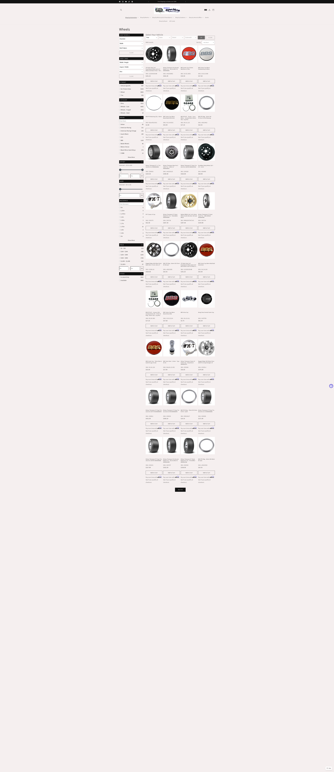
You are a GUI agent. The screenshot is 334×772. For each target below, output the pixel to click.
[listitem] (131, 248)
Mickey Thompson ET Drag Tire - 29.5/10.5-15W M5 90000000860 (154, 459)
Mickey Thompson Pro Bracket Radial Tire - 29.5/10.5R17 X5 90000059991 (171, 69)
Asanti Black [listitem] (124, 134)
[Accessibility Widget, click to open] (331, 386)
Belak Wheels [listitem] (125, 144)
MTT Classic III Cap (150, 214)
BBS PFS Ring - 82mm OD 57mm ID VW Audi (171, 264)
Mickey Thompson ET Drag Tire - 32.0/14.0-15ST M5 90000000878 (154, 411)
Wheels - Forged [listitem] (126, 110)
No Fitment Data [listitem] (126, 89)
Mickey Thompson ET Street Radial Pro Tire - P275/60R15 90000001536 (188, 460)
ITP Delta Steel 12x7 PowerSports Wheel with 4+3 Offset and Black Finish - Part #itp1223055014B (153, 69)
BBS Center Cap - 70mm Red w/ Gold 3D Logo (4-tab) (154, 362)
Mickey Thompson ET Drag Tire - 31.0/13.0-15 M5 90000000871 (171, 411)
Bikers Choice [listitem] (125, 147)
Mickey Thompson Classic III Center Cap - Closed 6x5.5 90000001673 (188, 363)
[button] (121, 10)
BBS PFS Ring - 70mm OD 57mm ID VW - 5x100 (189, 411)
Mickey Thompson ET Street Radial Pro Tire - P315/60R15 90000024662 (170, 216)
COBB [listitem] (122, 153)
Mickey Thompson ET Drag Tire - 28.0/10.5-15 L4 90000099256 (206, 411)
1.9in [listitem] (122, 233)
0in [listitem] (122, 207)
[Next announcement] (185, 1)
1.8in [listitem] (122, 230)
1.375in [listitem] (123, 214)
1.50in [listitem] (123, 220)
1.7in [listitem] (122, 223)
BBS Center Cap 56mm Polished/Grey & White (204, 68)
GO (142, 176)
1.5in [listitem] (122, 217)
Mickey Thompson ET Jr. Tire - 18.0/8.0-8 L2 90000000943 (153, 166)
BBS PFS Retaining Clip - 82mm (154, 116)
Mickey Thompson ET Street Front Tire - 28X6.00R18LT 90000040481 (205, 216)
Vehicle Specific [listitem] (126, 86)
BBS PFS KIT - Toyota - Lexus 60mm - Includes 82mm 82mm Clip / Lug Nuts (188, 118)
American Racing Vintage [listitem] (128, 131)
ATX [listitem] (122, 137)
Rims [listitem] (122, 103)
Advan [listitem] (123, 124)
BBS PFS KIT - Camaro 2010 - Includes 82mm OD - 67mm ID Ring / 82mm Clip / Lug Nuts (153, 314)
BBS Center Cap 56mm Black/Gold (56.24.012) (169, 117)
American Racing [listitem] (126, 128)
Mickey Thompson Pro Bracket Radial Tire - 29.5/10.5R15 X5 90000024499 (171, 460)
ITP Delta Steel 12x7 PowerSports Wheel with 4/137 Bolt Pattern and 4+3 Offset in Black (188, 265)
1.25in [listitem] (123, 211)
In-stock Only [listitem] (125, 277)
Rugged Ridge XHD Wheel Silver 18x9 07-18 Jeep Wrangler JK (206, 362)
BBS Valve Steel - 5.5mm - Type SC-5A (171, 362)
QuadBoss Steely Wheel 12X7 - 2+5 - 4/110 (206, 166)
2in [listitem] (122, 236)
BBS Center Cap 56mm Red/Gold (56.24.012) (206, 264)
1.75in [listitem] (123, 226)
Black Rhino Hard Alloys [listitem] (128, 150)
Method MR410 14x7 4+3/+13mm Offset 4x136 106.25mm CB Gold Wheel (189, 216)
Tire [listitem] (122, 95)
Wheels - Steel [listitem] (125, 113)
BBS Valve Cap (184, 312)
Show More (131, 157)
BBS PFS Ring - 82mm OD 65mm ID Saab (206, 459)
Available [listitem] (123, 280)
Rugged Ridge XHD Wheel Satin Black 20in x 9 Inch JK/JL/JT (154, 264)
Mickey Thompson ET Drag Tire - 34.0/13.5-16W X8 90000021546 (189, 166)
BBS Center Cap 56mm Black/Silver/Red (169, 313)
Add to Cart (154, 81)
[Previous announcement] (148, 1)
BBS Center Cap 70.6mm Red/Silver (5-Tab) (187, 68)
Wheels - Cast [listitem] (125, 106)
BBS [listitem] (122, 140)
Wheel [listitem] (123, 92)
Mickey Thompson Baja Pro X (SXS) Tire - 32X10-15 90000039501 (170, 167)
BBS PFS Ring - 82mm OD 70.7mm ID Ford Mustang (204, 117)
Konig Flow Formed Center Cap (206, 312)
